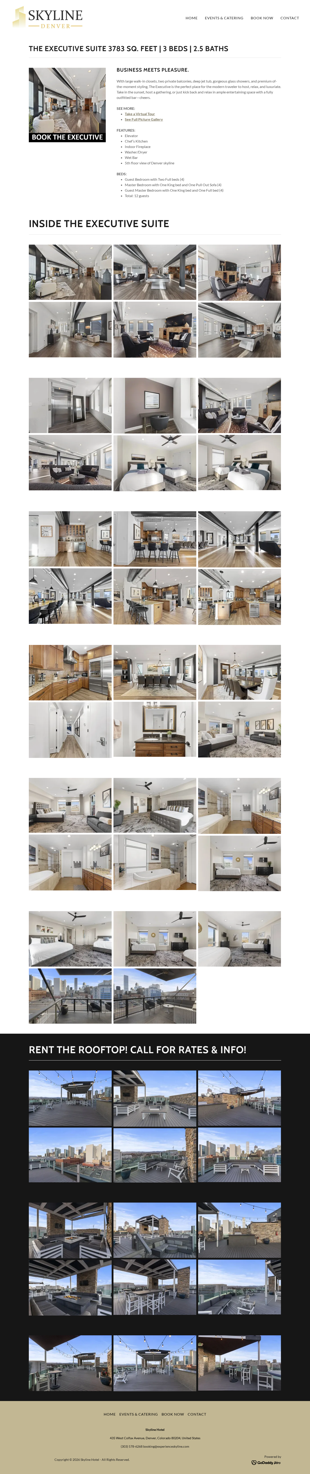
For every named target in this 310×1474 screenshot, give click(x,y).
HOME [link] (192, 18)
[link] (47, 17)
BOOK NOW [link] (262, 18)
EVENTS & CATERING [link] (224, 18)
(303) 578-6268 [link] (132, 1446)
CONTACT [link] (289, 18)
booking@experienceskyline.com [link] (166, 1446)
